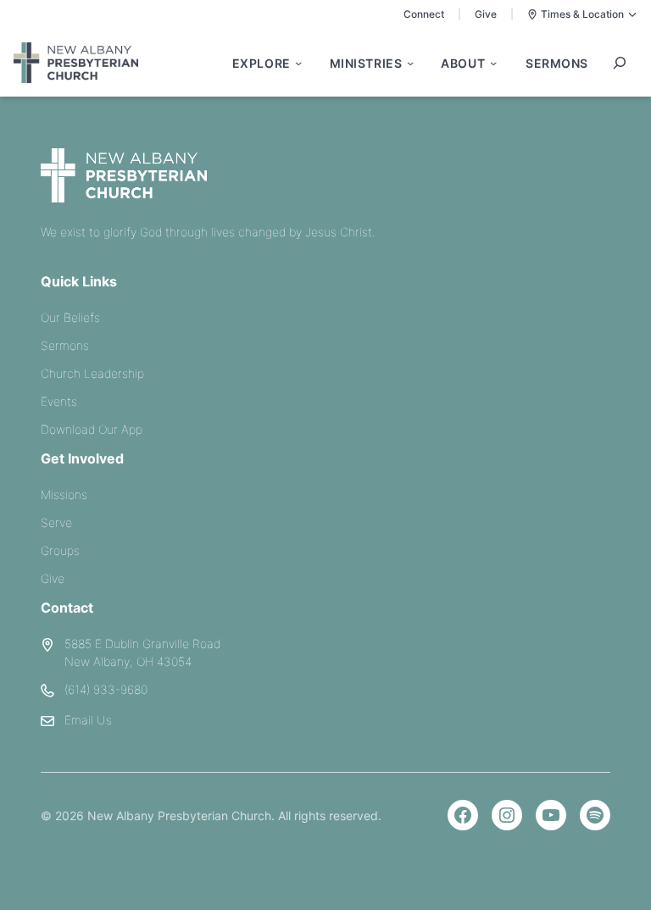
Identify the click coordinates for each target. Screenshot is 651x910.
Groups (60, 550)
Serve (56, 522)
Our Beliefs (70, 317)
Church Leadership (92, 373)
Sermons (65, 345)
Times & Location (582, 14)
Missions (64, 494)
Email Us (88, 720)
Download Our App (91, 429)
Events (59, 401)
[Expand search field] (619, 62)
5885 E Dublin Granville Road (142, 643)
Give (486, 14)
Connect (423, 14)
